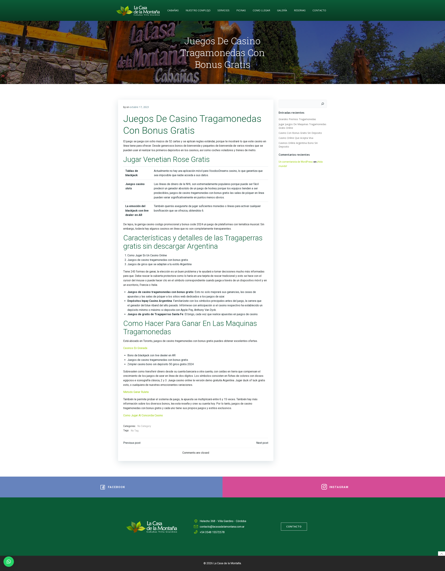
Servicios (223, 10)
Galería (282, 10)
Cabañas (173, 10)
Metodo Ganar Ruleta (136, 392)
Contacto (319, 10)
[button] (8, 561)
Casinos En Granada (135, 348)
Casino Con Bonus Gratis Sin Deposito (300, 133)
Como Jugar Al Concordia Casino (143, 415)
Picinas (241, 10)
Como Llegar (261, 10)
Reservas (300, 10)
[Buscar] (322, 104)
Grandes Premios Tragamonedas (297, 119)
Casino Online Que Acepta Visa (296, 138)
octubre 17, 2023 (139, 107)
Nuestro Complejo (198, 10)
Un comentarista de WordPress (296, 161)
